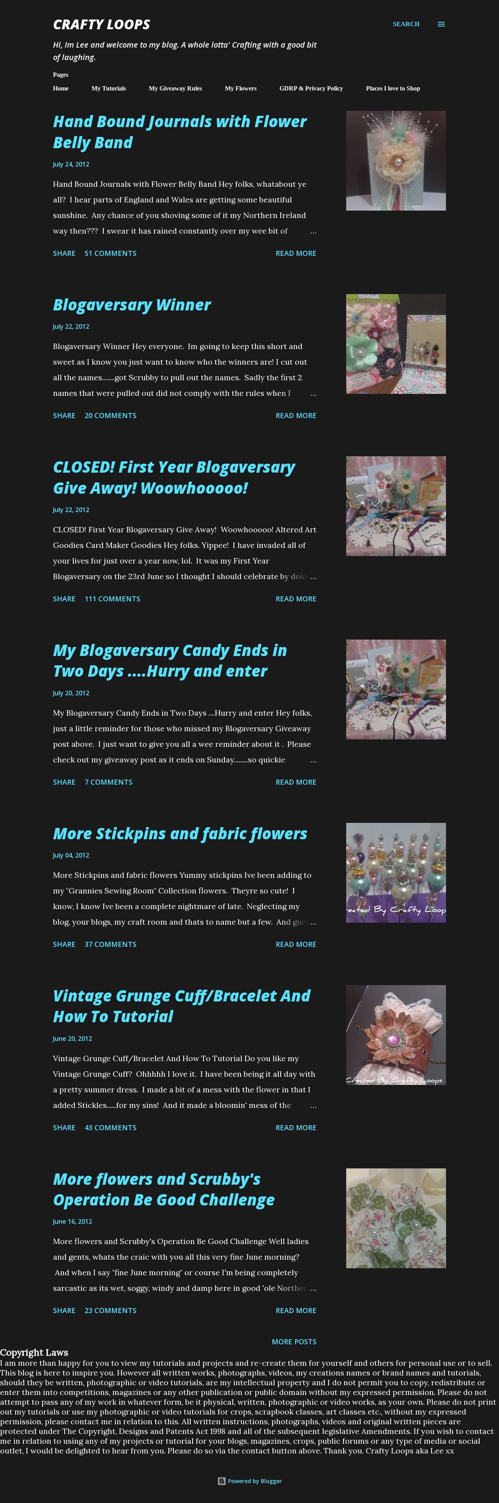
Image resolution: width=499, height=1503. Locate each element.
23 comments (110, 1310)
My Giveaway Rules (175, 88)
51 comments (110, 253)
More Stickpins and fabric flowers (180, 833)
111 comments (112, 598)
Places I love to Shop (393, 88)
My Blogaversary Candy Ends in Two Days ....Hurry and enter (170, 660)
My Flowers (241, 88)
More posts (294, 1341)
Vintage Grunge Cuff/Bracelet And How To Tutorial (181, 1006)
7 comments (109, 782)
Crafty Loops (101, 24)
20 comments (110, 415)
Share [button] (64, 253)
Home (61, 88)
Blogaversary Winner (132, 304)
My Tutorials (109, 88)
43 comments (110, 1127)
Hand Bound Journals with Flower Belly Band (179, 131)
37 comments (110, 944)
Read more (296, 253)
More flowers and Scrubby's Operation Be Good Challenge (164, 1189)
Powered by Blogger (254, 1481)
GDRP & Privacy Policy (311, 88)
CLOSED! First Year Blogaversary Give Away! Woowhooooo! (174, 477)
